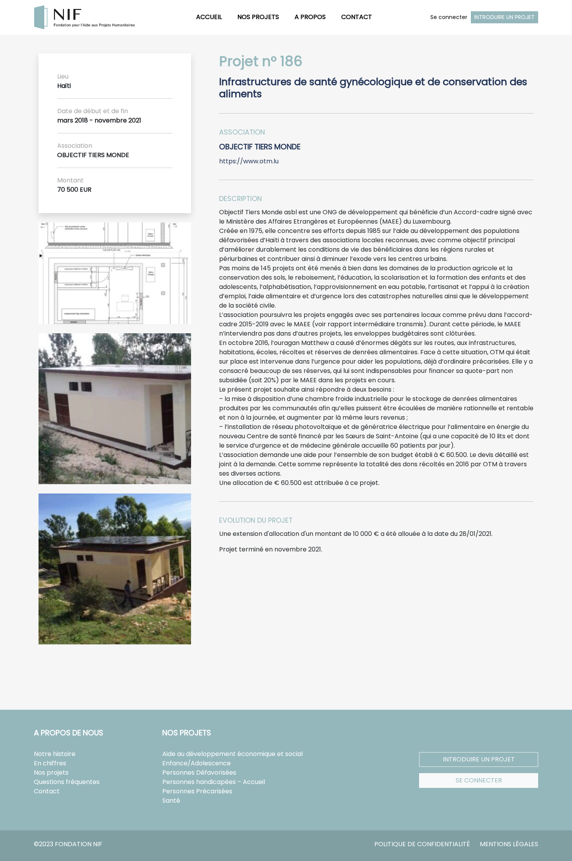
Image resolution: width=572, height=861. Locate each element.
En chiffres (50, 763)
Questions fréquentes (67, 781)
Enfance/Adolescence (196, 763)
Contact (356, 16)
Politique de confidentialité (422, 844)
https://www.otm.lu (249, 161)
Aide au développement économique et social (232, 753)
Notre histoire (54, 753)
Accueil (209, 16)
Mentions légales (509, 844)
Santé (171, 800)
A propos (310, 16)
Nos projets (258, 16)
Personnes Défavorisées (199, 772)
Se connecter (448, 17)
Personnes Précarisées (197, 791)
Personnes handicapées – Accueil (213, 781)
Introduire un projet (504, 17)
